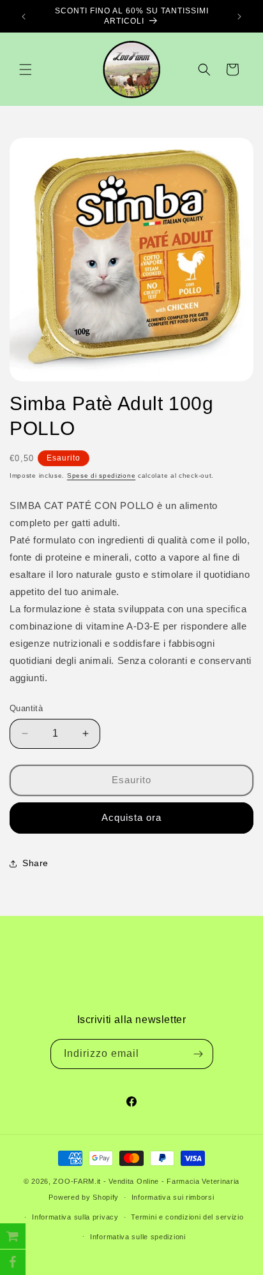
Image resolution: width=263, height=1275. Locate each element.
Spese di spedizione (101, 475)
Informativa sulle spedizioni (138, 1237)
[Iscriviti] (198, 1054)
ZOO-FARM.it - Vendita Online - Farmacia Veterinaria (146, 1181)
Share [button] (35, 863)
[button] (25, 69)
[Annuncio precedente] (24, 17)
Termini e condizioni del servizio (187, 1217)
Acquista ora (131, 817)
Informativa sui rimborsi (173, 1197)
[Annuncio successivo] (239, 17)
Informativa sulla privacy (75, 1217)
